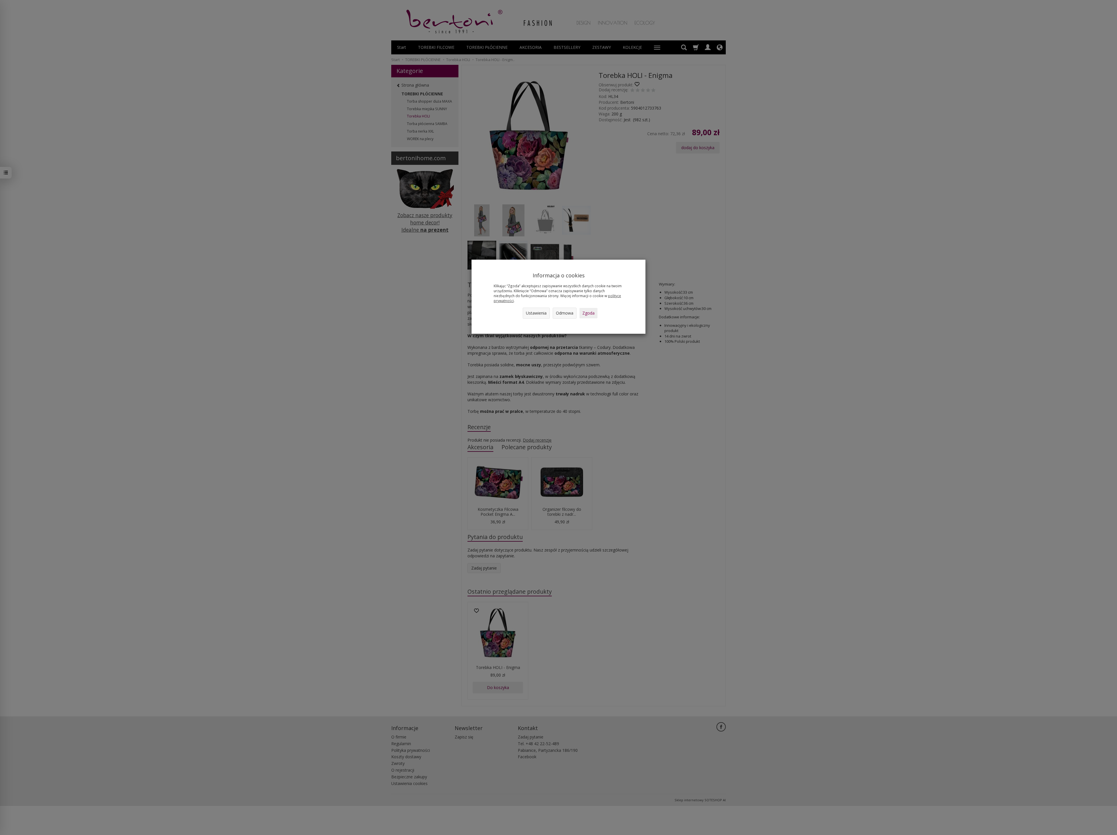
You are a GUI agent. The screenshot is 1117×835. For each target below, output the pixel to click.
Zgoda (588, 313)
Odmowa (564, 313)
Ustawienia (536, 313)
